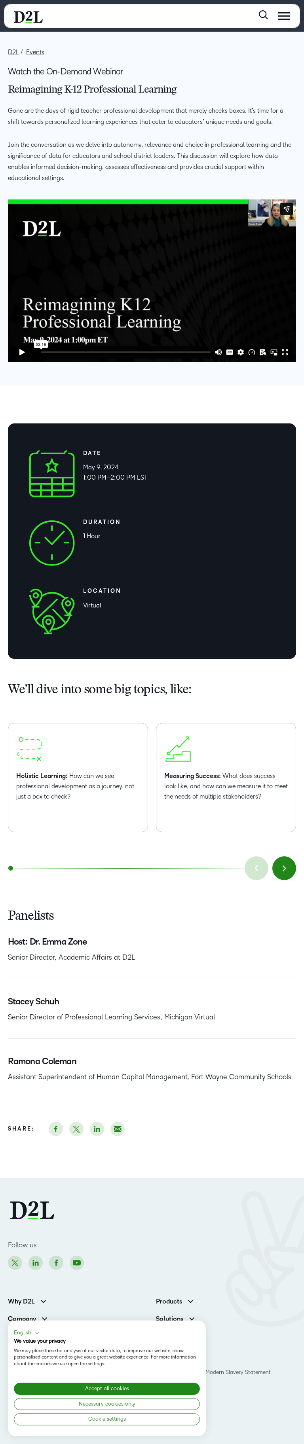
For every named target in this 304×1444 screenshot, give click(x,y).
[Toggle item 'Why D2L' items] (43, 1300)
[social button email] (117, 1129)
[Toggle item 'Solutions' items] (191, 1318)
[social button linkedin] (97, 1129)
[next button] (284, 868)
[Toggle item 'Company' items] (44, 1318)
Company (22, 1319)
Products (169, 1301)
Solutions (169, 1319)
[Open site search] (263, 14)
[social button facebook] (56, 1129)
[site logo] (28, 16)
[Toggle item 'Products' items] (190, 1300)
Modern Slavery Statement (238, 1372)
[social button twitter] (76, 1129)
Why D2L (21, 1301)
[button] (27, 1333)
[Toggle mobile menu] (284, 16)
